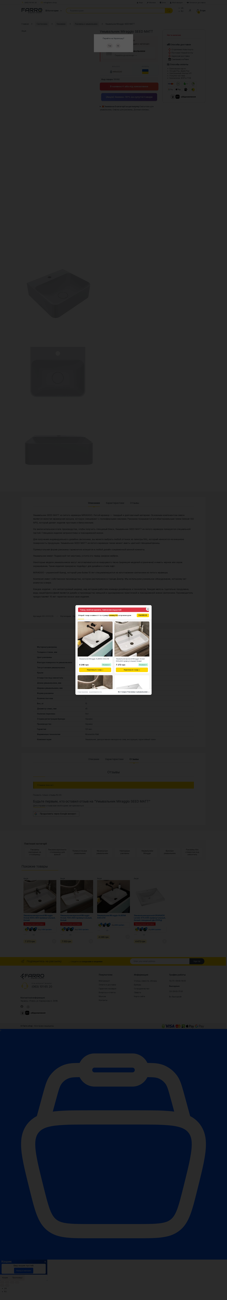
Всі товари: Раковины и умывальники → (133, 692)
